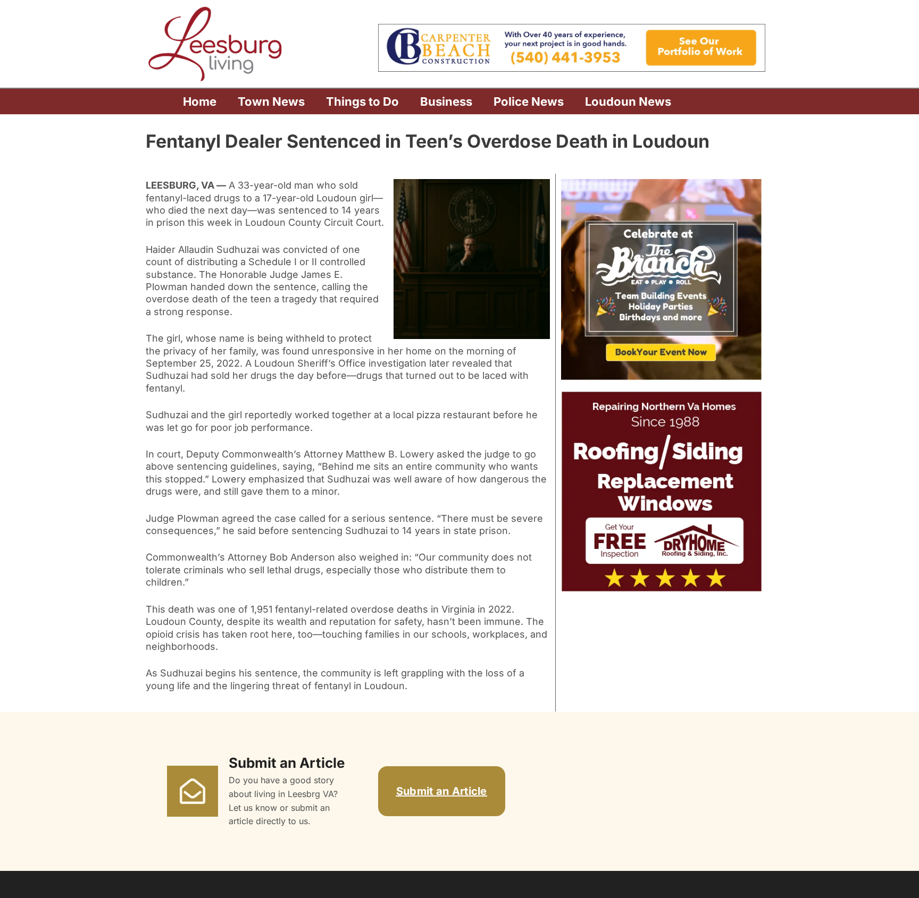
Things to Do (362, 101)
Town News (271, 101)
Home (199, 101)
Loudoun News (628, 101)
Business (446, 101)
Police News (529, 101)
